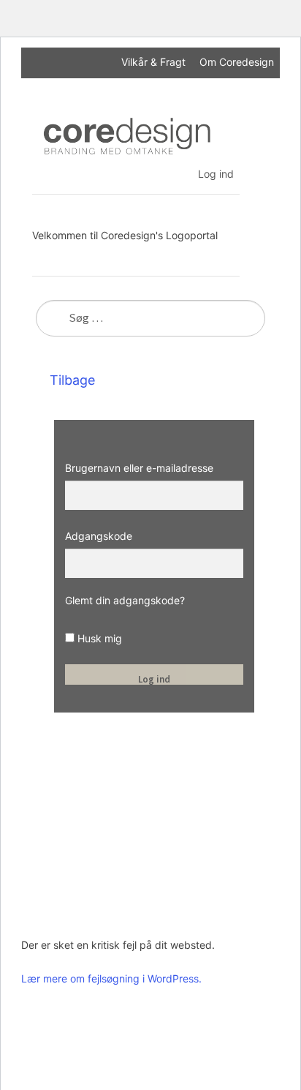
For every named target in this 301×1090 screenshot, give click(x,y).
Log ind (216, 174)
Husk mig (98, 638)
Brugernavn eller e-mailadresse (139, 468)
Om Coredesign (236, 62)
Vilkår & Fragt (153, 62)
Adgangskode (98, 536)
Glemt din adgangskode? (125, 600)
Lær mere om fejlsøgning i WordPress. (111, 978)
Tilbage (70, 380)
